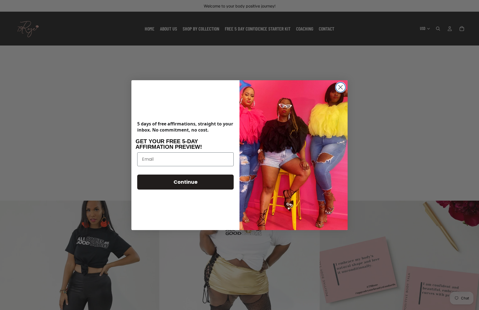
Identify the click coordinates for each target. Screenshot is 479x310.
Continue (186, 181)
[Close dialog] (340, 87)
